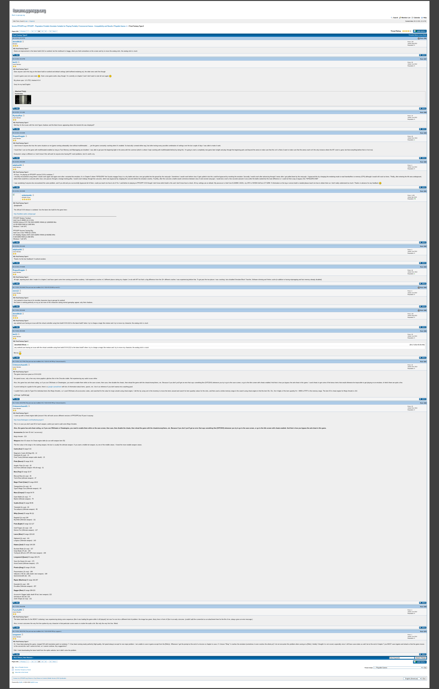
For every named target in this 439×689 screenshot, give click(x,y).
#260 (425, 162)
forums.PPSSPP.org (19, 26)
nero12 (57, 287)
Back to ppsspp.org (18, 15)
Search (395, 18)
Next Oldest (18, 657)
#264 (425, 287)
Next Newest (27, 657)
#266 (425, 331)
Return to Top (32, 678)
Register (31, 21)
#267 (425, 361)
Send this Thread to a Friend (23, 669)
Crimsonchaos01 (60, 361)
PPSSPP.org (23, 678)
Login (26, 21)
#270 (425, 631)
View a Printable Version (21, 667)
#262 (425, 246)
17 (35, 31)
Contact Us (16, 678)
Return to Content (42, 678)
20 (45, 31)
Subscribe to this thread (21, 672)
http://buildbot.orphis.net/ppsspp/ (25, 214)
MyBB (20, 682)
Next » (55, 31)
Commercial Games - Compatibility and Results (96, 26)
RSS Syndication (61, 678)
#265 (425, 310)
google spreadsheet (54, 387)
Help (425, 18)
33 (50, 31)
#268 (425, 403)
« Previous (23, 31)
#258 (425, 112)
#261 (425, 191)
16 (32, 31)
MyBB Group (34, 682)
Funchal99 (17, 610)
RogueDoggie (19, 136)
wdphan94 (17, 165)
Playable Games (120, 26)
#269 (425, 606)
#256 (425, 38)
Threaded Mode (413, 35)
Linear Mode (422, 35)
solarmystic (27, 195)
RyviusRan (17, 116)
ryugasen (58, 631)
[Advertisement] (88, 8)
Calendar (417, 18)
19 (42, 31)
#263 (425, 267)
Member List (406, 18)
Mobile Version (52, 678)
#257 (425, 59)
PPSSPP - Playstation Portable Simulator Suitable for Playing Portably (53, 26)
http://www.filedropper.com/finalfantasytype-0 (28, 420)
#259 (425, 133)
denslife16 (17, 42)
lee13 (15, 62)
